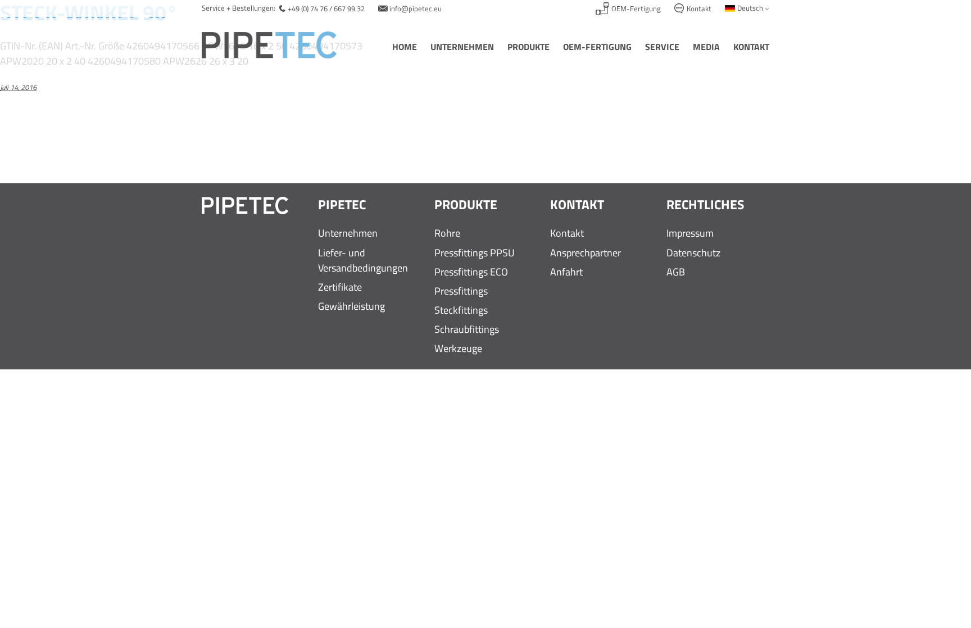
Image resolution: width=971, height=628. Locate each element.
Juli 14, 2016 (18, 87)
